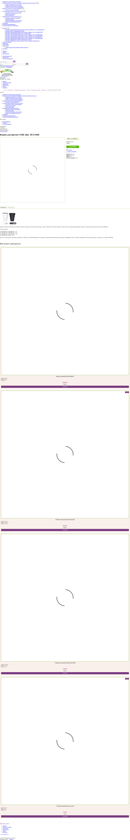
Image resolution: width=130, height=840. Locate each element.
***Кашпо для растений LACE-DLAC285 (65, 519)
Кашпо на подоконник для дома (12, 21)
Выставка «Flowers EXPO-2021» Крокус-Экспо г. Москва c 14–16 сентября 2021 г (24, 32)
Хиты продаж (6, 53)
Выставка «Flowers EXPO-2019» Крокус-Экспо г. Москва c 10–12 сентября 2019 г (24, 35)
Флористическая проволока (9, 24)
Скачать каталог (3, 131)
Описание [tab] (3, 207)
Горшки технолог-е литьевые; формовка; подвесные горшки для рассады (19, 3)
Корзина (3, 77)
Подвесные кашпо (9, 19)
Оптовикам (5, 43)
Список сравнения (8, 58)
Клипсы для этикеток (10, 14)
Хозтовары (5, 23)
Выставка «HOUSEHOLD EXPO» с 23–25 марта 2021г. (18, 33)
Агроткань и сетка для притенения (13, 12)
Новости (5, 28)
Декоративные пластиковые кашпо (11, 16)
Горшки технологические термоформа (14, 7)
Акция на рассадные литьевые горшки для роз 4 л (17, 47)
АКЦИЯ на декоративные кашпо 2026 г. (12, 1)
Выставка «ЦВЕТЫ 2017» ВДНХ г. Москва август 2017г (18, 39)
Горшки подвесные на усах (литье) (13, 4)
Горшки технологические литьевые (13, 5)
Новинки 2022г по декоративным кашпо (14, 30)
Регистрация (3, 65)
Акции (4, 45)
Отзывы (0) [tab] (11, 207)
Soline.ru (11, 839)
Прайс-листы (6, 44)
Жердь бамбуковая (9, 15)
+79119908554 (8, 67)
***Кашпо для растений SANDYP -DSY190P (65, 662)
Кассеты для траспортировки (12, 9)
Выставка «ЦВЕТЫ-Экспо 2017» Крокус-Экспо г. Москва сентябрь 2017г (22, 40)
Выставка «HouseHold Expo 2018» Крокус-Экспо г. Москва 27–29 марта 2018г (23, 37)
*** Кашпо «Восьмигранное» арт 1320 (65, 806)
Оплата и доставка (7, 42)
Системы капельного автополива (10, 25)
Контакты (5, 48)
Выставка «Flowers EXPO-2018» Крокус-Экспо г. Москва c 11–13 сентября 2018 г (24, 38)
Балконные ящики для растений (12, 18)
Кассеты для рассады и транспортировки (12, 8)
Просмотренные (7, 56)
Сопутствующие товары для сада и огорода (13, 11)
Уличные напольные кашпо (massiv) (13, 20)
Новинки (5, 51)
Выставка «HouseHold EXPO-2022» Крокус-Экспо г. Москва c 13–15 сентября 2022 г (25, 29)
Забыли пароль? (9, 65)
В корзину (72, 146)
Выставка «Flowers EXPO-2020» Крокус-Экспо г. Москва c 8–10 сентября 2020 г (24, 34)
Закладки (5, 57)
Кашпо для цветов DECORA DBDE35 (65, 376)
